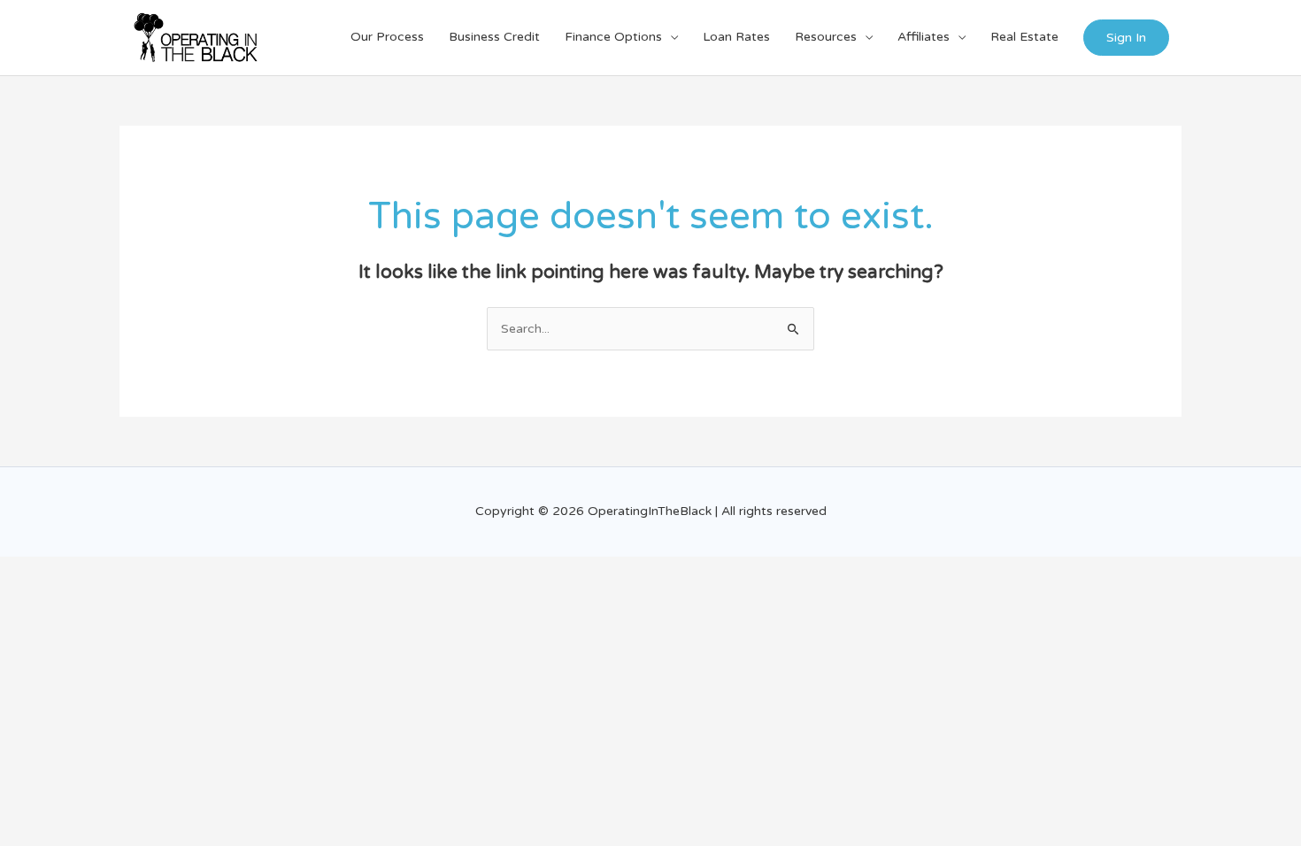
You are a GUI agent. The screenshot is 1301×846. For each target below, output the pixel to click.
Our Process (387, 36)
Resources (826, 36)
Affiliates (923, 36)
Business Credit (494, 36)
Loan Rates (736, 36)
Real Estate (1024, 36)
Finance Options (613, 36)
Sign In (1126, 37)
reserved (801, 511)
